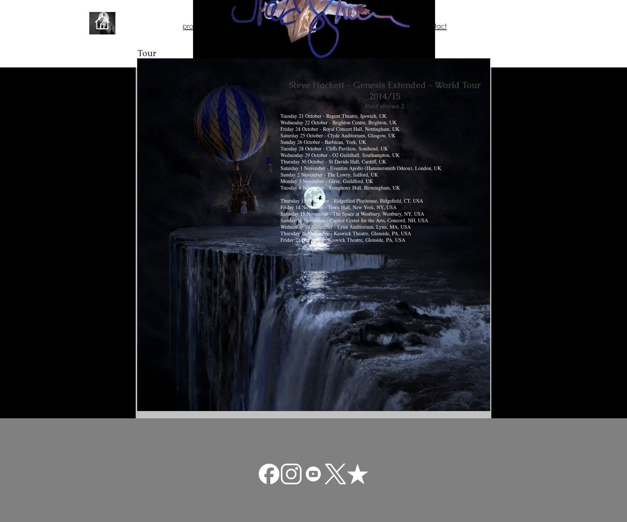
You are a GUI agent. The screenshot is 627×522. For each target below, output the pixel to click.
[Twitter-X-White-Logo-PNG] (335, 474)
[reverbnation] (357, 474)
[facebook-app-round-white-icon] (269, 474)
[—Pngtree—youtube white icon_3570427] (313, 474)
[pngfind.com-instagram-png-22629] (291, 474)
